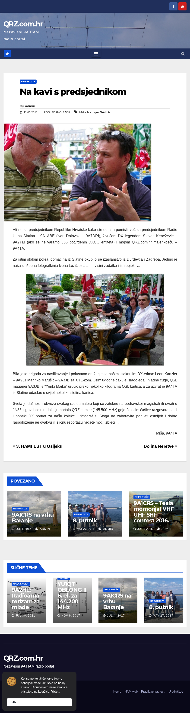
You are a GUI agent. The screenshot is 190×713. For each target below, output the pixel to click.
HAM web (131, 691)
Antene (63, 578)
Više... (55, 691)
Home (117, 691)
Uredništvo (176, 691)
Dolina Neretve (159, 446)
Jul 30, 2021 (25, 615)
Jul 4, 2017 (116, 615)
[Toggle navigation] (96, 53)
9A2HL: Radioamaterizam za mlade (26, 598)
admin (30, 106)
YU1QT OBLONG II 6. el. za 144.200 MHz (71, 596)
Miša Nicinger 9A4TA (94, 112)
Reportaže (28, 81)
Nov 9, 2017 (70, 615)
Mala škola (20, 583)
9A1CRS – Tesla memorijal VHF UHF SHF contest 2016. (153, 512)
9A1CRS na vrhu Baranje (33, 517)
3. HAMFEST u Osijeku (39, 446)
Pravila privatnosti (153, 691)
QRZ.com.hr (23, 24)
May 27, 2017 (163, 615)
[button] (183, 54)
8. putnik (85, 520)
